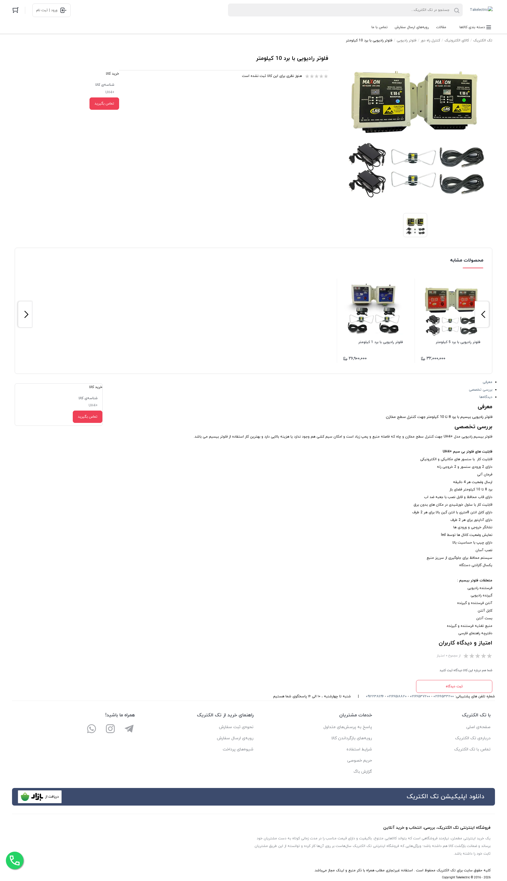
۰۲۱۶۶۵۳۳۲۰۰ (443, 696)
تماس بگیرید (104, 103)
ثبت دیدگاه (454, 686)
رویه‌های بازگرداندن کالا (351, 738)
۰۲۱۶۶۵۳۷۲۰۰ (420, 696)
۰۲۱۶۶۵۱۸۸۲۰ (397, 696)
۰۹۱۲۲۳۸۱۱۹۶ (375, 696)
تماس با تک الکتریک (472, 749)
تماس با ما (379, 27)
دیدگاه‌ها (485, 397)
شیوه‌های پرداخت (238, 749)
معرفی (487, 382)
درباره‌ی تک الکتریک (473, 738)
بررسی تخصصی (480, 389)
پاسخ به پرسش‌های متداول (347, 727)
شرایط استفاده (359, 749)
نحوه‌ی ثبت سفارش (236, 727)
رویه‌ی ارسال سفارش (235, 738)
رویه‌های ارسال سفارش (412, 27)
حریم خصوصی (359, 760)
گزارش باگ (363, 771)
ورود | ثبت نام (47, 10)
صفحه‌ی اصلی (478, 727)
